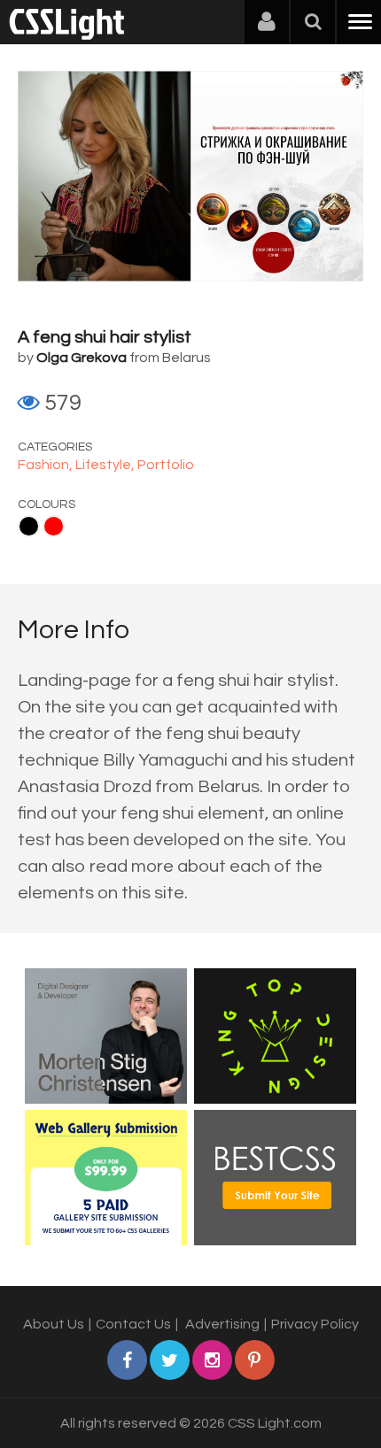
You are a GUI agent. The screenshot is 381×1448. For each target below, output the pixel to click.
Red (54, 526)
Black (29, 526)
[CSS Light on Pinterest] (255, 1360)
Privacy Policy (315, 1324)
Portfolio (165, 465)
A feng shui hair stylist (104, 337)
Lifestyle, (106, 465)
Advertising (222, 1324)
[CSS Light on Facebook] (127, 1360)
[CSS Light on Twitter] (170, 1360)
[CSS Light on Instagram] (212, 1360)
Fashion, (46, 465)
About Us (53, 1324)
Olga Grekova (81, 357)
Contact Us (133, 1324)
